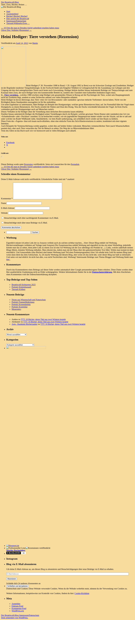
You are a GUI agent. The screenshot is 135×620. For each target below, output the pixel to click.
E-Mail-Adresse (7, 208)
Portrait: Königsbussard (21, 287)
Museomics (16, 309)
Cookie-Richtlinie (81, 593)
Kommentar (7, 198)
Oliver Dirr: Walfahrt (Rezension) (16, 30)
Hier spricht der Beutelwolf (17, 18)
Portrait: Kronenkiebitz (21, 304)
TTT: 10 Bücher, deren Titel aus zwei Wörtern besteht (43, 319)
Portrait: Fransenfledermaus (23, 302)
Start (8, 11)
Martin (35, 43)
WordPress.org (18, 611)
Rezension (28, 164)
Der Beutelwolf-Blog (10, 2)
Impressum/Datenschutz (16, 21)
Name (3, 203)
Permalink (75, 164)
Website (4, 213)
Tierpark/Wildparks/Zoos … (18, 23)
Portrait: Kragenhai (19, 307)
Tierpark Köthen (18, 289)
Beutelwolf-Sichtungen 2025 (24, 284)
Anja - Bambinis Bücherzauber (24, 324)
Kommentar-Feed (19, 608)
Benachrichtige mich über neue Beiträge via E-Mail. (25, 223)
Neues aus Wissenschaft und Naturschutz (29, 300)
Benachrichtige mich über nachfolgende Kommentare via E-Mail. (31, 218)
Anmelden (16, 604)
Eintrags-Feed (17, 606)
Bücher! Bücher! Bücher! (17, 16)
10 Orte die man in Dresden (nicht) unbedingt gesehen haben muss (30, 28)
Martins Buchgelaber (15, 550)
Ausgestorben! (12, 14)
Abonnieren (11, 579)
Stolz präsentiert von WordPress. (14, 618)
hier (8, 259)
